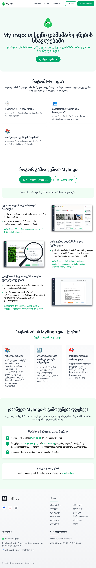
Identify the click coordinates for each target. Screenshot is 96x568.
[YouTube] (10, 508)
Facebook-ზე (48, 443)
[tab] (35, 179)
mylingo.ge (35, 437)
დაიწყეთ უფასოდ (48, 59)
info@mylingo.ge (31, 443)
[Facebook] (4, 508)
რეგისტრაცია (86, 3)
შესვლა (70, 3)
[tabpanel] (48, 249)
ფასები (57, 3)
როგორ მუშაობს (41, 3)
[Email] (16, 508)
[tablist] (48, 179)
